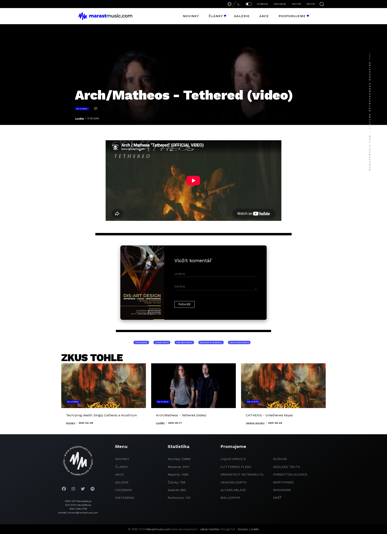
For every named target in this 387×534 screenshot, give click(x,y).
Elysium (280, 459)
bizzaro (243, 529)
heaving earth (234, 482)
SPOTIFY (311, 4)
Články (216, 16)
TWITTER (296, 4)
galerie (122, 482)
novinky (122, 459)
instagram (124, 498)
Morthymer (283, 482)
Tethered (141, 342)
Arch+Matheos (239, 342)
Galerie (242, 16)
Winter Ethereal (211, 342)
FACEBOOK (262, 4)
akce (119, 474)
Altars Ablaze (233, 490)
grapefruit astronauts (242, 474)
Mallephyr (230, 498)
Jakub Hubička (209, 529)
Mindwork (282, 490)
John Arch (162, 342)
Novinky (191, 16)
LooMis (79, 118)
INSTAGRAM (280, 4)
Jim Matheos (184, 342)
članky (121, 467)
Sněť (277, 498)
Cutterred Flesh (236, 467)
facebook (123, 490)
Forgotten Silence (290, 474)
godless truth (286, 467)
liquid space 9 (233, 459)
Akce (264, 16)
